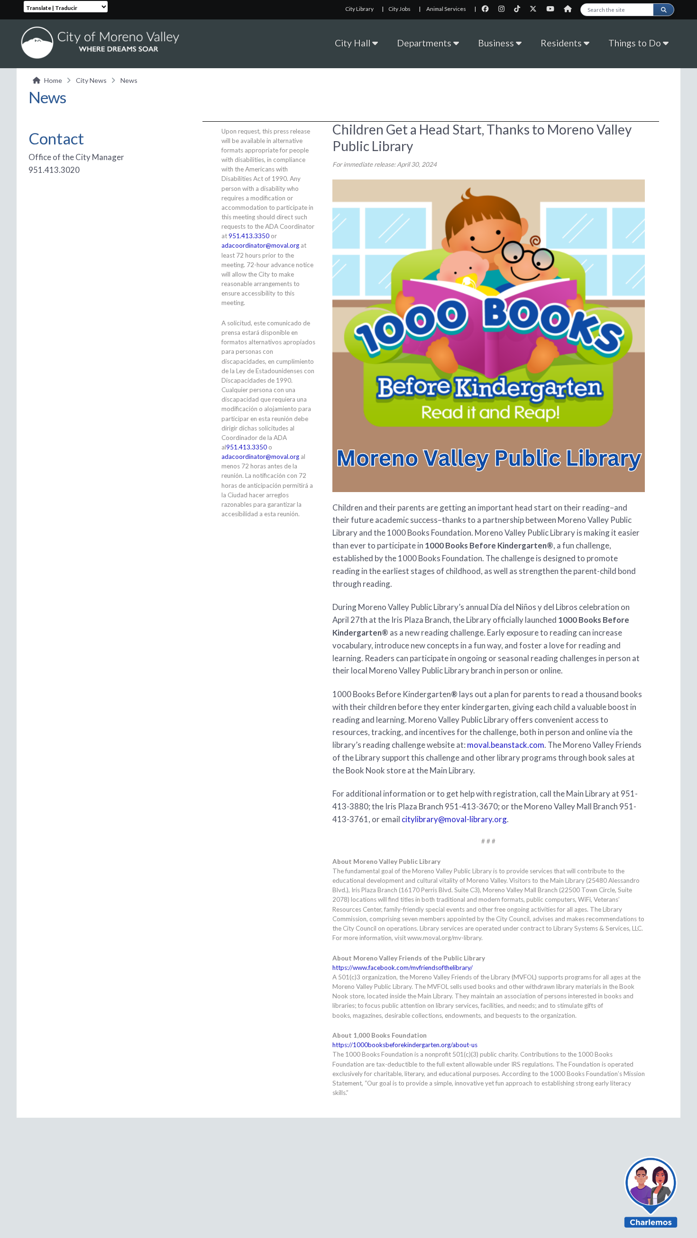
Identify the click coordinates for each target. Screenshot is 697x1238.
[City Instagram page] (504, 8)
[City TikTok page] (520, 8)
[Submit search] (663, 10)
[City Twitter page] (536, 8)
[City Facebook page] (488, 8)
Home (53, 80)
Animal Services (446, 8)
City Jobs (399, 8)
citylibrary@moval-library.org (454, 819)
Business (497, 42)
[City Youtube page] (553, 8)
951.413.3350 (249, 236)
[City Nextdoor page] (570, 8)
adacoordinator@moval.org (260, 245)
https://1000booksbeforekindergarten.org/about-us (404, 1045)
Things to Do (635, 42)
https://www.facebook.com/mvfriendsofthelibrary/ (402, 967)
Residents (562, 42)
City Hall (353, 42)
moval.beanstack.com (505, 745)
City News (91, 80)
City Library (359, 8)
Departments (425, 42)
